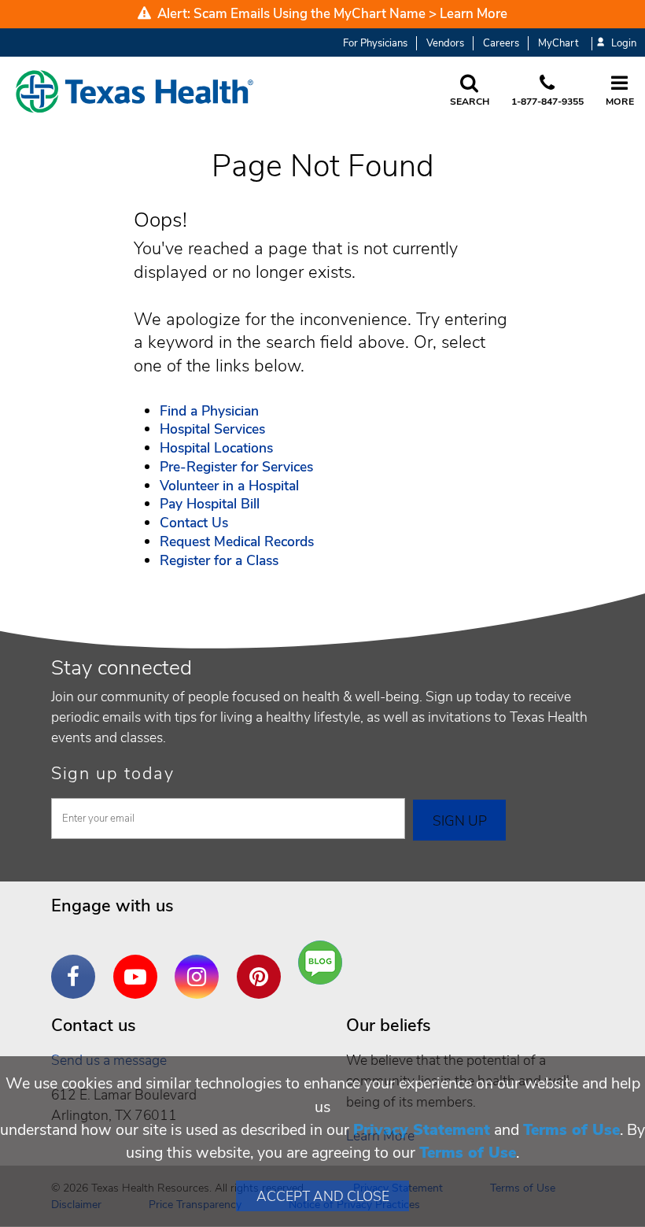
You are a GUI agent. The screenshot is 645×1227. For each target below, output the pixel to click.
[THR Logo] (134, 91)
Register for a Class (219, 560)
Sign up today (113, 773)
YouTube (139, 964)
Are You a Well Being (323, 963)
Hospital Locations (216, 447)
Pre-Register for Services (236, 466)
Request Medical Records (237, 541)
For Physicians (375, 43)
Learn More (473, 14)
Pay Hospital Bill (210, 503)
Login (623, 43)
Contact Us (194, 522)
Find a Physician (209, 410)
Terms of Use (571, 1129)
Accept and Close (322, 1196)
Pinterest (263, 964)
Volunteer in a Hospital (229, 485)
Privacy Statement (421, 1129)
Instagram (200, 964)
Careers (501, 43)
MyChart (558, 43)
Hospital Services (212, 428)
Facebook (77, 964)
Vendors (445, 43)
